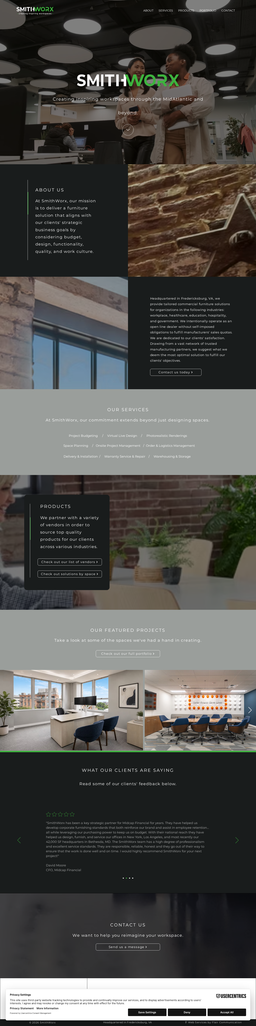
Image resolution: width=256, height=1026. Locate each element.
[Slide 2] (126, 878)
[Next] (237, 840)
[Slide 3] (129, 878)
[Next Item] (250, 710)
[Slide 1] (123, 878)
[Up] (128, 129)
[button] (186, 10)
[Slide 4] (132, 878)
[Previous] (19, 840)
